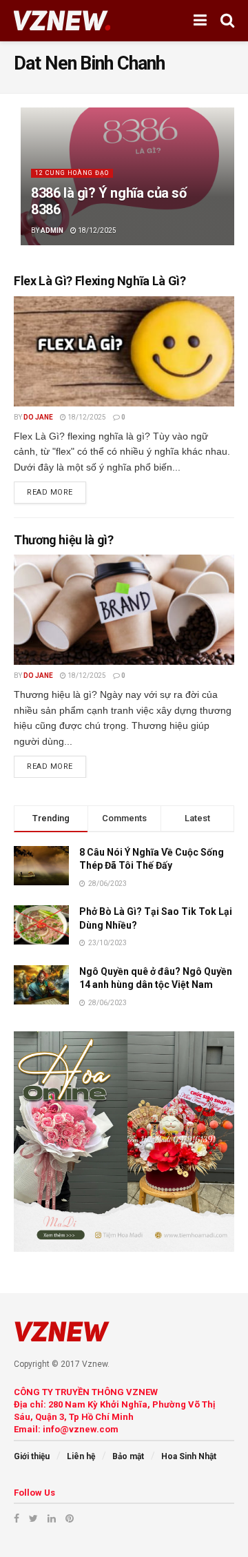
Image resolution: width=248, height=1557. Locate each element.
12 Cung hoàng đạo (72, 172)
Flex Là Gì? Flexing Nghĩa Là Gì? (99, 281)
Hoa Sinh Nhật (188, 1456)
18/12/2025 (96, 230)
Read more (50, 492)
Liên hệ (81, 1456)
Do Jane (38, 417)
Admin (52, 230)
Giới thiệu (32, 1456)
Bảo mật (128, 1456)
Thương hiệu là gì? (64, 540)
